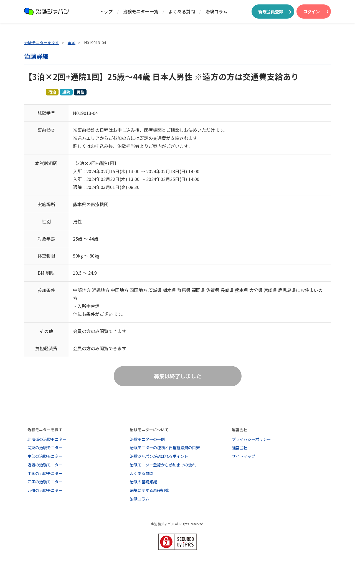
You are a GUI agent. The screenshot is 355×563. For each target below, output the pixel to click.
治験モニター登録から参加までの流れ (163, 465)
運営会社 (239, 447)
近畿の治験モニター (44, 465)
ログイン (311, 11)
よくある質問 (181, 11)
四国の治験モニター (44, 481)
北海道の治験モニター (46, 439)
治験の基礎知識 (143, 481)
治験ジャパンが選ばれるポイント (159, 456)
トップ (106, 11)
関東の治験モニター (44, 447)
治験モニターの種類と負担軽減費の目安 (165, 447)
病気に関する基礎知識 (149, 490)
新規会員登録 (270, 11)
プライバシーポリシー (251, 439)
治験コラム (216, 11)
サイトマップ (243, 456)
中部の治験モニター (44, 456)
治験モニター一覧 (140, 11)
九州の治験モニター (44, 490)
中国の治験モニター (44, 473)
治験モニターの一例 (147, 439)
